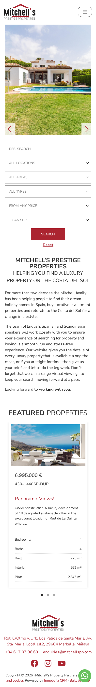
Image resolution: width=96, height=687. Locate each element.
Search (48, 234)
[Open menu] (85, 12)
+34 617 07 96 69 (21, 652)
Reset (48, 245)
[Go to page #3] (54, 595)
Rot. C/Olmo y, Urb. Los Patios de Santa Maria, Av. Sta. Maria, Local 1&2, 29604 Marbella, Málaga (48, 641)
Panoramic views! (34, 498)
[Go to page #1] (42, 595)
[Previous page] (10, 129)
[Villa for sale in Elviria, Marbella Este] (48, 80)
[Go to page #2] (48, 595)
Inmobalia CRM (55, 680)
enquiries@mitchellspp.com (67, 652)
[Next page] (86, 129)
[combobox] (48, 163)
